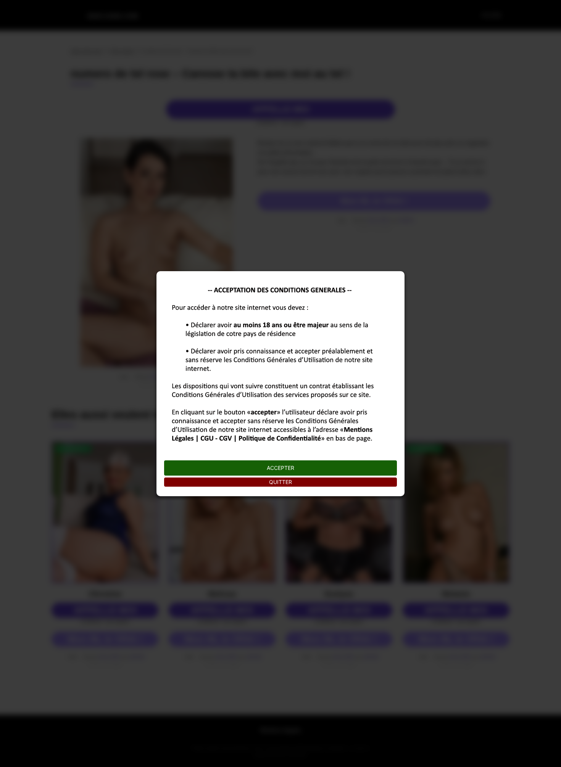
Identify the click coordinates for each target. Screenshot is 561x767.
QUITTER (280, 482)
